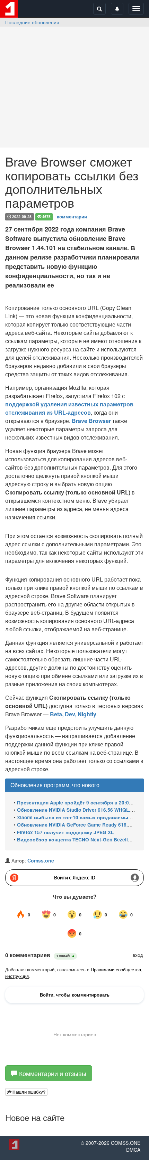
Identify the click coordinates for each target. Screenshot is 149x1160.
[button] (26, 1092)
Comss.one (40, 860)
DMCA (133, 1149)
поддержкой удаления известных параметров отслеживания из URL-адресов (69, 408)
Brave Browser (91, 421)
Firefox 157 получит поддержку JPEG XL (65, 832)
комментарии (72, 216)
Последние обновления (32, 22)
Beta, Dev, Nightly (73, 714)
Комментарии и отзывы (51, 1073)
